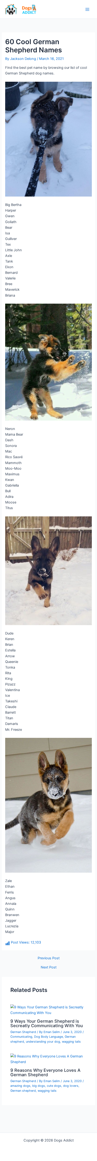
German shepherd (23, 1090)
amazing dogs (20, 1085)
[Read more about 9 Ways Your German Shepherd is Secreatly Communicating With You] (48, 1010)
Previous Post (49, 958)
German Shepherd (23, 1032)
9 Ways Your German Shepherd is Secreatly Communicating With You (46, 1023)
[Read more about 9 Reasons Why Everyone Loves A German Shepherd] (48, 1059)
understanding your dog (43, 1041)
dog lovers (70, 1085)
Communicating (21, 1036)
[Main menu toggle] (87, 9)
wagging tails (71, 1041)
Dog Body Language (48, 1036)
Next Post (49, 967)
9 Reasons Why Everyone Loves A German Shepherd (45, 1072)
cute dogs (54, 1085)
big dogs (38, 1085)
